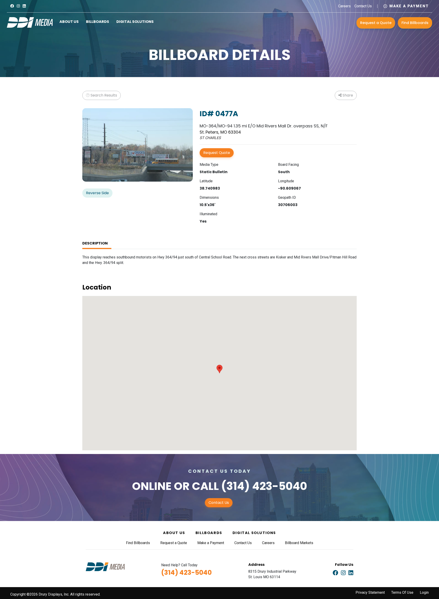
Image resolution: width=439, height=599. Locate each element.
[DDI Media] (30, 22)
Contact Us (363, 6)
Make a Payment (409, 6)
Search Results (103, 95)
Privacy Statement (370, 592)
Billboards (97, 21)
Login (424, 592)
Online (151, 486)
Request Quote (216, 152)
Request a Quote (375, 22)
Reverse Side (97, 193)
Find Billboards (415, 22)
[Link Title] (12, 6)
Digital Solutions (135, 21)
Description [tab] (95, 243)
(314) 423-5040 (264, 486)
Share (347, 95)
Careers (344, 6)
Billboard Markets (299, 543)
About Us (69, 21)
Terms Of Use (402, 592)
